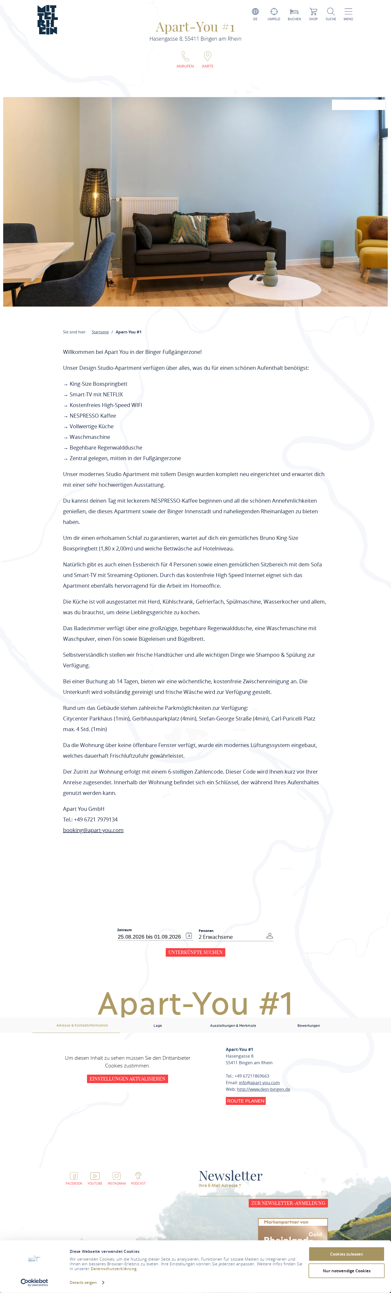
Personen (206, 931)
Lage (157, 1025)
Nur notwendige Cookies (347, 1270)
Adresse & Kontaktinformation (82, 1025)
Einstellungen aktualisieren (127, 1079)
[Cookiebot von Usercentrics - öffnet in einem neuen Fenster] (34, 1283)
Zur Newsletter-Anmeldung (288, 1203)
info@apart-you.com (259, 1083)
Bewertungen (308, 1025)
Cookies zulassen (346, 1254)
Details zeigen (83, 1282)
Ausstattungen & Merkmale (233, 1025)
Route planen (245, 1101)
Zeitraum (124, 930)
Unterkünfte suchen (195, 952)
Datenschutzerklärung (114, 1268)
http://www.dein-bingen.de (263, 1089)
